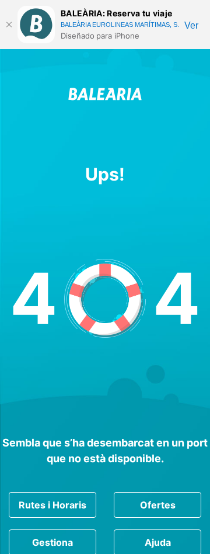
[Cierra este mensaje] (8, 24)
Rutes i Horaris (52, 505)
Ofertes (158, 505)
